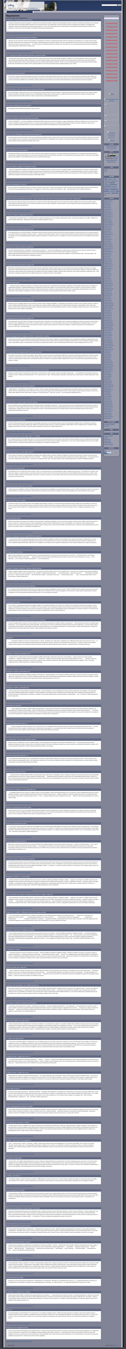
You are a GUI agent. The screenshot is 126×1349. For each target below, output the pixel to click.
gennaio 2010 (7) (108, 302)
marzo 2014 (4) (107, 231)
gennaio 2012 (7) (108, 261)
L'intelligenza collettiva (13, 949)
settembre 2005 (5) (108, 389)
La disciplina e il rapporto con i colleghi (18, 1292)
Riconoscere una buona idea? (15, 468)
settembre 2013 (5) (108, 234)
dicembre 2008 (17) (108, 323)
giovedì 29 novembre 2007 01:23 (18, 1084)
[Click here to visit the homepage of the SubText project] (111, 452)
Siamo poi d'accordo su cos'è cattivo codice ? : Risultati (23, 436)
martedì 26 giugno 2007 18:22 (18, 1341)
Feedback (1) (29, 194)
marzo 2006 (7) (107, 379)
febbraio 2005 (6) (108, 401)
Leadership (107, 186)
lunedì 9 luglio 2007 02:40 (17, 1323)
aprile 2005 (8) (107, 398)
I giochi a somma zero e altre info (16, 967)
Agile (105, 179)
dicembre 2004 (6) (108, 404)
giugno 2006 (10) (108, 374)
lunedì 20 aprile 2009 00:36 (17, 332)
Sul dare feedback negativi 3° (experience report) (21, 166)
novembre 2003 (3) (108, 416)
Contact (106, 169)
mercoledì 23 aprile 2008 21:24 (18, 701)
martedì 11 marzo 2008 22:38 (18, 837)
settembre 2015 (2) (108, 216)
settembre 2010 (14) (108, 288)
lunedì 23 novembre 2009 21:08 (18, 162)
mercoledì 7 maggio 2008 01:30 (18, 667)
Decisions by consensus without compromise (20, 247)
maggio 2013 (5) (108, 239)
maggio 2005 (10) (108, 396)
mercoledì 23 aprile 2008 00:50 (18, 719)
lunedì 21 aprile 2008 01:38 (17, 735)
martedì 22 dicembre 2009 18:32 (18, 130)
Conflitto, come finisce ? (13, 1176)
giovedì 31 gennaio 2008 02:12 (18, 890)
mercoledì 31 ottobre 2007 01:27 (18, 1186)
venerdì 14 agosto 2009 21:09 (18, 194)
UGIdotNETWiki (107, 442)
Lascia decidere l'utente (13, 518)
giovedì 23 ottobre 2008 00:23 (18, 496)
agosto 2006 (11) (108, 371)
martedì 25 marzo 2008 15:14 (18, 803)
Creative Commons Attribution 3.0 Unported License (112, 160)
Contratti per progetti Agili (14, 1158)
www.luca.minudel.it (108, 444)
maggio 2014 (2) (108, 229)
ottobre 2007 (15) (108, 347)
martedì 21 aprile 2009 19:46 (17, 314)
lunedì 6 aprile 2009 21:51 (17, 382)
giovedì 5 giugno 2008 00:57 (17, 616)
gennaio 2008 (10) (108, 342)
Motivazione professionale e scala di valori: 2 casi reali (22, 1208)
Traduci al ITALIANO (111, 148)
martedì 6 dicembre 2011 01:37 (18, 101)
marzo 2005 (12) (108, 399)
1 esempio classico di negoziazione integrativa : (20, 859)
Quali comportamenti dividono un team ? (18, 1242)
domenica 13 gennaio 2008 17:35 (19, 945)
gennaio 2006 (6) (108, 382)
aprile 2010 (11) (107, 296)
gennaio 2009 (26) (108, 322)
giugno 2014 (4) (107, 227)
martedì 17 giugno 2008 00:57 (18, 598)
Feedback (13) (30, 1084)
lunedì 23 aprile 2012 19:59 (17, 69)
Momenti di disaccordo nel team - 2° (17, 755)
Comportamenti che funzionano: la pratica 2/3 (20, 300)
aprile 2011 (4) (107, 276)
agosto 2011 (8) (107, 270)
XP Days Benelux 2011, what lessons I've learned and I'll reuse (25, 89)
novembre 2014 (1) (108, 224)
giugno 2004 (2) (107, 411)
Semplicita (112, 191)
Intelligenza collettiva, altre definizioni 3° (18, 654)
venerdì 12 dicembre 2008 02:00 (18, 482)
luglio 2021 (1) (107, 202)
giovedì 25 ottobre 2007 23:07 (18, 1238)
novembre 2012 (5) (108, 248)
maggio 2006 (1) (108, 376)
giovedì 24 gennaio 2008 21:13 (18, 926)
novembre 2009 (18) (108, 305)
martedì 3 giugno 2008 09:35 (17, 633)
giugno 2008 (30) (108, 334)
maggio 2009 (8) (108, 315)
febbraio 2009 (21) (108, 320)
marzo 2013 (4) (107, 241)
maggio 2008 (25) (108, 335)
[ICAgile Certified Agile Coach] (111, 119)
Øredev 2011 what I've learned (15, 73)
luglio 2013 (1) (107, 236)
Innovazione (113, 184)
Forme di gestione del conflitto (15, 1190)
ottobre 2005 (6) (107, 388)
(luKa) (11, 5)
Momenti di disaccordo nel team (16, 771)
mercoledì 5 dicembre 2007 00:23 (19, 1052)
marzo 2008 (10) (108, 339)
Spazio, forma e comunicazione (15, 420)
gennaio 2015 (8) (108, 221)
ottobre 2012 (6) (107, 249)
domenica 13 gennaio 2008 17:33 (19, 963)
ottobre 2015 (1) (107, 214)
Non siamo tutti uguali (12, 282)
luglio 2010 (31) (107, 291)
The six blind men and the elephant (17, 150)
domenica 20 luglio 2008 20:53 (18, 532)
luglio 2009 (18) (107, 312)
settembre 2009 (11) (108, 308)
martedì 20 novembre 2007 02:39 (18, 1102)
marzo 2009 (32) (108, 318)
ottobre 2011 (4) (107, 266)
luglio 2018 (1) (107, 205)
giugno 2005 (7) (107, 394)
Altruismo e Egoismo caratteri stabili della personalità (22, 118)
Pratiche (106, 189)
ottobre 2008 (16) (108, 327)
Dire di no (9, 1310)
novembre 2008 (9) (108, 325)
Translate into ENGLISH (111, 146)
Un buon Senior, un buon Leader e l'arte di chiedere (22, 402)
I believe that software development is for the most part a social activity (27, 370)
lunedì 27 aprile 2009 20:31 (17, 278)
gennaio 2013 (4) (108, 244)
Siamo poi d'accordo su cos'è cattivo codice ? (20, 452)
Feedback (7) (29, 598)
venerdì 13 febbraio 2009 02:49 (18, 464)
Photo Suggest (107, 441)
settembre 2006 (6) (108, 369)
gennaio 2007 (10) (108, 362)
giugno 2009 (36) (108, 313)
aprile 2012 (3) (107, 256)
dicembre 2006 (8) (108, 364)
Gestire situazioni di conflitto (14, 1277)
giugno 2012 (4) (107, 253)
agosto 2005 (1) (107, 391)
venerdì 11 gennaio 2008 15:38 (18, 999)
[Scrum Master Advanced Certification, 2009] (111, 131)
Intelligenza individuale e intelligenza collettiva (20, 930)
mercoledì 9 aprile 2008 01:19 (18, 767)
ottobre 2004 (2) (107, 408)
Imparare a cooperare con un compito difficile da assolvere (24, 536)
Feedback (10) (29, 767)
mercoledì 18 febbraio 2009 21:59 (19, 448)
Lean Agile (114, 186)
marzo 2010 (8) (107, 298)
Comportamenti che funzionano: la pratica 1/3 (20, 318)
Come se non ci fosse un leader (15, 500)
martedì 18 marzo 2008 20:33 (18, 819)
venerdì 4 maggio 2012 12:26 (18, 51)
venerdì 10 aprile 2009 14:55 (17, 348)
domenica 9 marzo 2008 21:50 (18, 855)
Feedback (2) (27, 114)
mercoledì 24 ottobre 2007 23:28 (18, 1255)
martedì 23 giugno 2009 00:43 (18, 260)
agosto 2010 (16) (108, 290)
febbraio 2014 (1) (108, 232)
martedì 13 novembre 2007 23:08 (18, 1172)
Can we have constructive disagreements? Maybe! (21, 37)
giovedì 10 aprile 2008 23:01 (17, 751)
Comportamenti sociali (13, 602)
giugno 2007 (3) (107, 354)
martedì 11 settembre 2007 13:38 (18, 1288)
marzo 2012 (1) (107, 258)
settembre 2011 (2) (108, 268)
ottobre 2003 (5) (107, 418)
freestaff (106, 437)
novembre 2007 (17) (108, 345)
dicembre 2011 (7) (108, 263)
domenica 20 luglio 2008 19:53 (18, 548)
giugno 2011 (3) (107, 273)
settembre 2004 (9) (108, 409)
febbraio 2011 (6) (108, 280)
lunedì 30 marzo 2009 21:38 (17, 398)
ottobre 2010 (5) (107, 286)
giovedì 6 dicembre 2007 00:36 (18, 1034)
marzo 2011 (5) (107, 278)
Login (105, 171)
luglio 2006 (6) (107, 372)
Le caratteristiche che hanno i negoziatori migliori (21, 739)
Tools (105, 194)
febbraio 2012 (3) (108, 259)
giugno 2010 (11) (108, 293)
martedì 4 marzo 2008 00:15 (17, 872)
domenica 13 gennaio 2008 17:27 (19, 981)
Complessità (107, 180)
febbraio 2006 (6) (108, 381)
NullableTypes (107, 439)
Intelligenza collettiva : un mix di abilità (18, 876)
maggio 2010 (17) (108, 295)
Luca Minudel (114, 156)
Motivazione (107, 187)
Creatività (112, 182)
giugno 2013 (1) (107, 237)
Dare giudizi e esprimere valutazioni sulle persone (21, 1003)
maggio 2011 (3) (108, 275)
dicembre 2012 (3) (108, 246)
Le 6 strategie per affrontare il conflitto (17, 1122)
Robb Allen (115, 1345)
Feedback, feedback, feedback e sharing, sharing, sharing (23, 568)
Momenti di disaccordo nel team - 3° (17, 723)
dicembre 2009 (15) (108, 303)
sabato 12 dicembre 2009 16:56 (18, 146)
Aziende (110, 179)
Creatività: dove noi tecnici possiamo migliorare (20, 386)
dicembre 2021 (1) (108, 200)
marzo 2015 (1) (107, 219)
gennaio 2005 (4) (108, 403)
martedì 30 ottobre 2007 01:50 (18, 1204)
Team (117, 191)
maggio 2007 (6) (108, 356)
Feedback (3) (30, 130)
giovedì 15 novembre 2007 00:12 (18, 1136)
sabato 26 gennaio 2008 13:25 (18, 908)
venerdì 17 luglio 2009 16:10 (17, 211)
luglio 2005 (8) (107, 393)
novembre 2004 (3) (108, 406)
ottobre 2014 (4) (107, 226)
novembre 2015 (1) (108, 212)
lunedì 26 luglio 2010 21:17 (17, 114)
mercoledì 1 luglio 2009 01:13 (18, 243)
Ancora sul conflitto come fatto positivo (17, 1020)
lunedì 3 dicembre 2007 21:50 (18, 1068)
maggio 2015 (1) (108, 217)
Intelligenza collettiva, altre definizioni (17, 687)
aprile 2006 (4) (107, 377)
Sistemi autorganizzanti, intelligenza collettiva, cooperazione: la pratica (27, 336)
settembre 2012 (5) (108, 251)
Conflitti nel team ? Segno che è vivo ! (17, 1072)
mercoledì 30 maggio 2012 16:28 (18, 33)
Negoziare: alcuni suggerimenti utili (17, 1327)
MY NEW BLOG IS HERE (111, 23)
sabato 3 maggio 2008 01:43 (17, 683)
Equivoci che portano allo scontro (16, 823)
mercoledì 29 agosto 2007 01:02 (18, 1305)
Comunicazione (114, 180)
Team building (107, 193)
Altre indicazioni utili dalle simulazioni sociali (19, 229)
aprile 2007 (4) (107, 357)
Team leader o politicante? (14, 1259)
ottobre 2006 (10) (108, 367)
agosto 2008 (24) (108, 330)
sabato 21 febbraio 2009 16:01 (18, 432)
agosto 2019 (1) (107, 204)
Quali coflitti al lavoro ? (13, 1088)
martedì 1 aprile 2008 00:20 (17, 785)
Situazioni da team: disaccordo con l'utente (19, 486)
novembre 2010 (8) (108, 285)
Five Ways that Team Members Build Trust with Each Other (24, 352)
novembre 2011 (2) (108, 265)
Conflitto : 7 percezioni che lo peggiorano (18, 1140)
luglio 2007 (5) (107, 352)
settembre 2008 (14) (108, 328)
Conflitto (106, 182)
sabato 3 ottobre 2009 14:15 (17, 180)
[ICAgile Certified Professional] (111, 124)
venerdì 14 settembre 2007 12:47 (18, 1273)
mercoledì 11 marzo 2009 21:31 (18, 416)
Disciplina (106, 184)
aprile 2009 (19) (107, 317)
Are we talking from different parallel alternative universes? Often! (26, 55)
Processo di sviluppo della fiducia (16, 841)
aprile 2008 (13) (107, 337)
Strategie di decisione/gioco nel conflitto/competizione (22, 985)
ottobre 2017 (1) (107, 207)
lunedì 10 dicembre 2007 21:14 (18, 1016)
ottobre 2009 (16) (108, 307)
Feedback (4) (29, 1068)
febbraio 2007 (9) (108, 361)
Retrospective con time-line (14, 552)
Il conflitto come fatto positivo (15, 1038)
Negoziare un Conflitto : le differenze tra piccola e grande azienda (26, 912)
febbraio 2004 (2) (108, 414)
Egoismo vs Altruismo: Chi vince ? (16, 184)
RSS (105, 450)
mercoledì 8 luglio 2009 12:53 (18, 225)
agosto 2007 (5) (107, 350)
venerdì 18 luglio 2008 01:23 (17, 564)
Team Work (115, 193)
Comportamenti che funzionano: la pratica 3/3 (20, 265)
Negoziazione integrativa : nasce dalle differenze (21, 789)
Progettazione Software (109, 424)
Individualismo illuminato (13, 705)
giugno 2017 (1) (107, 209)
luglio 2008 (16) (107, 332)
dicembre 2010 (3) (108, 283)
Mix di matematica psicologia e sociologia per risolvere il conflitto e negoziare (29, 894)
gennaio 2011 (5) (108, 281)
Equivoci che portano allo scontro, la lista (18, 807)
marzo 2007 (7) (107, 359)
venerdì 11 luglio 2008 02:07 (17, 582)
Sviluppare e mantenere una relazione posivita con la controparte (26, 620)
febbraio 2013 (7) (108, 243)
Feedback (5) (28, 633)
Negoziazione (114, 187)
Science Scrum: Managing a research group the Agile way (23, 134)
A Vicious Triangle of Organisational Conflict (19, 215)
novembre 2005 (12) (108, 386)
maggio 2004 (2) (108, 413)
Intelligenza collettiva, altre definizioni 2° (18, 671)
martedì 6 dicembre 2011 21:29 (18, 85)
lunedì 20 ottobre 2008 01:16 (17, 514)
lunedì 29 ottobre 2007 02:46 (17, 1222)
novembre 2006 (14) (108, 366)
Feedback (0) (30, 33)
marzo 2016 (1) (107, 211)
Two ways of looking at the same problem (18, 105)
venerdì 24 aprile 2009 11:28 (17, 296)
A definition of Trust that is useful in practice (19, 20)
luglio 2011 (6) (107, 271)
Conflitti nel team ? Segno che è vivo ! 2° (18, 1056)
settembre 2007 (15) (108, 349)
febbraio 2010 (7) (108, 300)
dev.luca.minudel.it (108, 436)
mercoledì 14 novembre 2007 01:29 (19, 1154)
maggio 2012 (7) (108, 254)
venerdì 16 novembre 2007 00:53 (18, 1118)
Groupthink (9, 637)
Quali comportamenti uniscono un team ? (18, 1226)
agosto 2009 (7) (107, 310)
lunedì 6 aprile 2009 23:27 (17, 366)
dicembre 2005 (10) (108, 384)
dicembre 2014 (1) (108, 222)
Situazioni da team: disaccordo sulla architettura (20, 586)
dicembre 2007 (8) (108, 344)
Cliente (114, 179)
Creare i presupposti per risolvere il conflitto (19, 1106)
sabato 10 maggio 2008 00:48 (18, 650)
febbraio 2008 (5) (108, 340)
